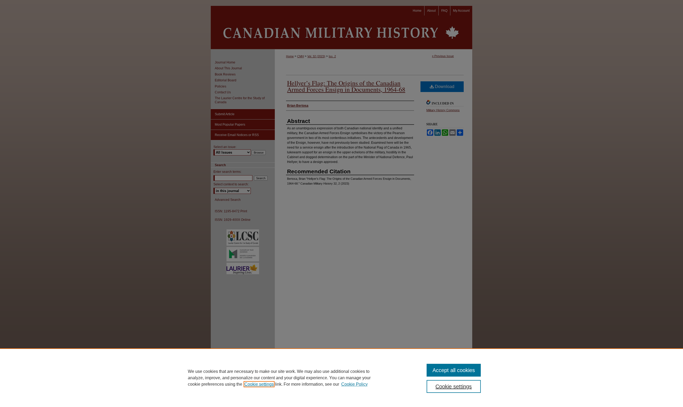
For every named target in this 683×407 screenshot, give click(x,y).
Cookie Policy (354, 384)
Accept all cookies (453, 370)
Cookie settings (259, 384)
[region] (341, 377)
